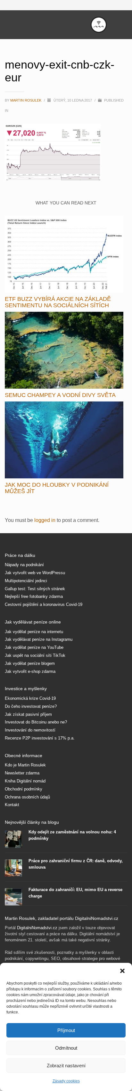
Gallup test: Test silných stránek (35, 588)
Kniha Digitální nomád (25, 781)
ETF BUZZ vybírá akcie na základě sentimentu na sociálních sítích (58, 302)
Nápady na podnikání (24, 564)
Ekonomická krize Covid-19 (30, 698)
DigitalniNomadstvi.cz (37, 927)
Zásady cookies (66, 1081)
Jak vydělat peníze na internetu (34, 631)
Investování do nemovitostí (30, 730)
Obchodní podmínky (23, 789)
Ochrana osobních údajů (27, 797)
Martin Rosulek (26, 100)
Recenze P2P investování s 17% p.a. (40, 738)
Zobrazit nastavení (66, 1065)
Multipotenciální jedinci (26, 580)
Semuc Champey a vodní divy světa (60, 395)
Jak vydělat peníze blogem (30, 663)
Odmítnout (66, 1048)
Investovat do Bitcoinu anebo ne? (36, 722)
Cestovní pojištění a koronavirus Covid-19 (43, 604)
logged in (45, 520)
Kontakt (12, 804)
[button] (122, 971)
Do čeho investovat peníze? (31, 706)
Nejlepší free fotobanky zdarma (34, 596)
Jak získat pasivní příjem (28, 714)
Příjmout (66, 1030)
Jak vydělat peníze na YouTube (34, 647)
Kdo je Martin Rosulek (25, 765)
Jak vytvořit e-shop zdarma (30, 671)
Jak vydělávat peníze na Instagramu (38, 639)
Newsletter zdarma (22, 773)
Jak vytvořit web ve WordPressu (35, 572)
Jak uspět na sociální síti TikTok (35, 655)
